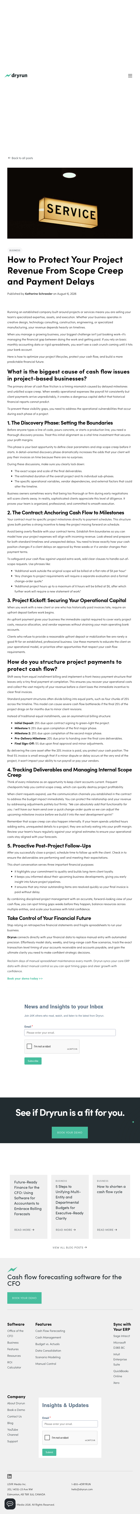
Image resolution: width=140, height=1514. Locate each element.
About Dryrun (16, 1403)
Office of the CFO (15, 1333)
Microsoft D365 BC (119, 1344)
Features (13, 1349)
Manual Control (45, 1364)
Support (12, 1441)
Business (13, 1342)
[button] (130, 76)
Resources (14, 1355)
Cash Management (48, 1337)
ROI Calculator (14, 1364)
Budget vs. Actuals (47, 1344)
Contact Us (14, 1416)
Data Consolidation (48, 1350)
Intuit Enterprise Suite (120, 1359)
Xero (116, 1383)
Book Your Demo (69, 1132)
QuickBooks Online (121, 1373)
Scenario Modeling (48, 1357)
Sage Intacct (121, 1336)
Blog (10, 1423)
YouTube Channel (12, 1431)
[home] (16, 75)
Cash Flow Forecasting (50, 1331)
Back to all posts (22, 158)
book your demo (24, 1298)
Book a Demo (16, 1410)
